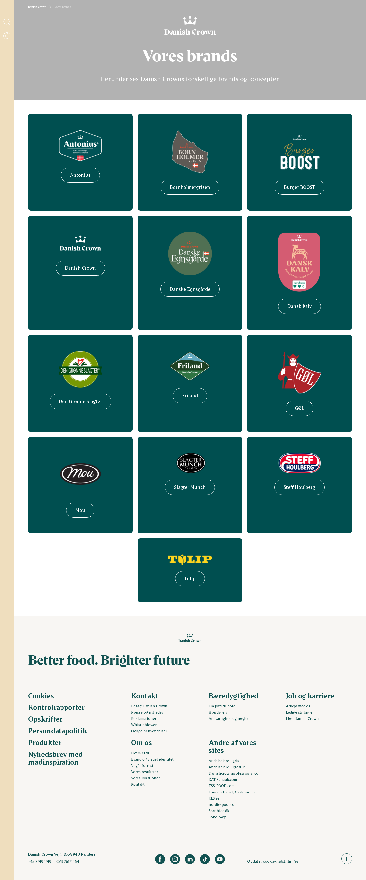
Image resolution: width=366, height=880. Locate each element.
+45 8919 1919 (39, 861)
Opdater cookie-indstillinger (272, 861)
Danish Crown (37, 7)
